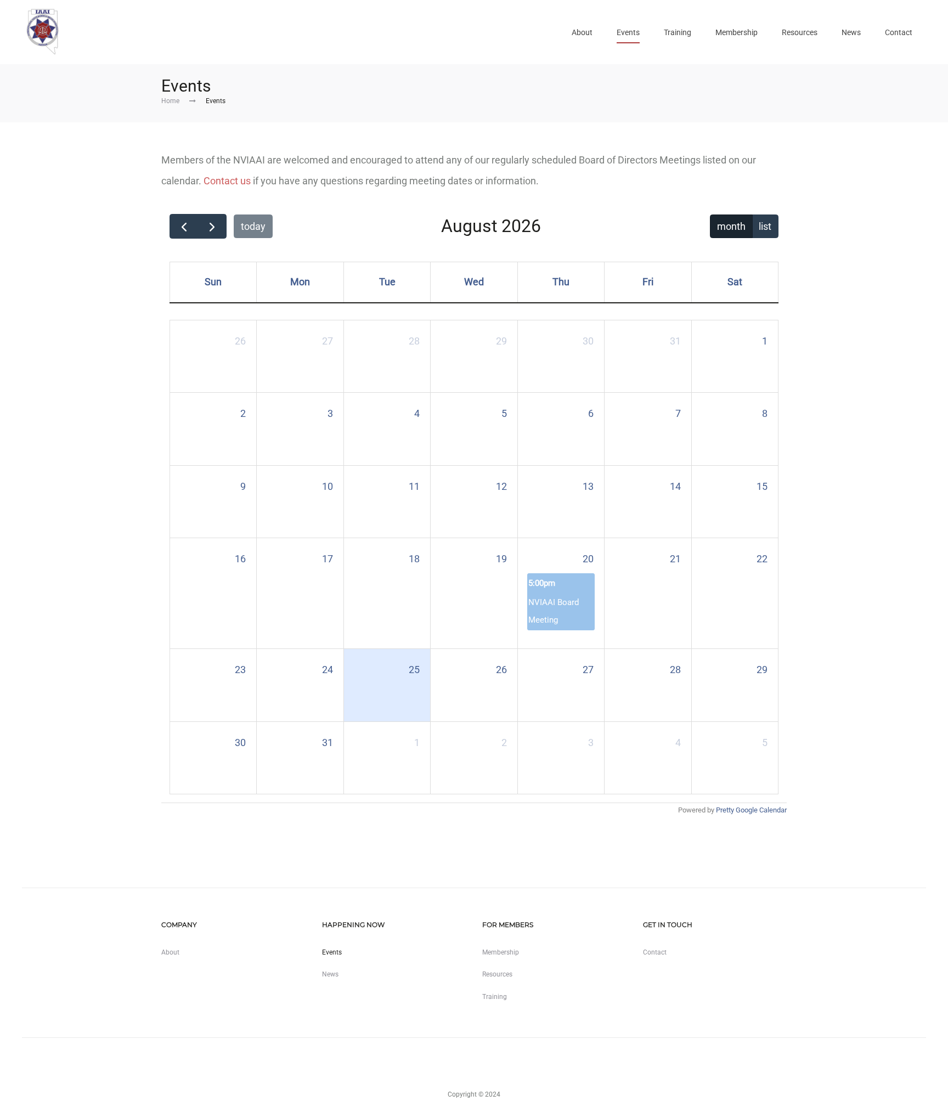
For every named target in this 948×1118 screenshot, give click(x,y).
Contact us (227, 181)
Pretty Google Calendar (751, 810)
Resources (799, 32)
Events (628, 32)
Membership (736, 32)
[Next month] (212, 226)
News (851, 32)
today (253, 226)
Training (677, 32)
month (731, 226)
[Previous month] (184, 226)
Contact (898, 32)
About (582, 32)
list (765, 226)
